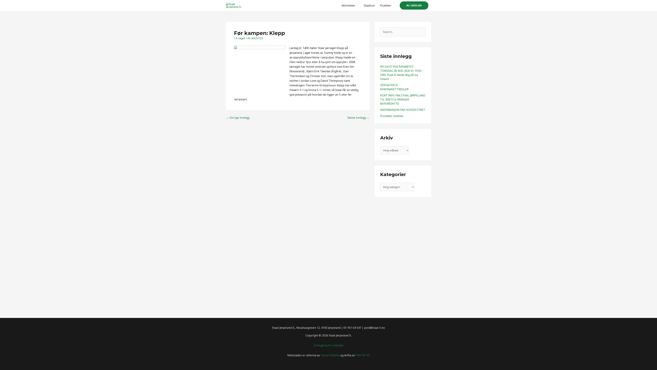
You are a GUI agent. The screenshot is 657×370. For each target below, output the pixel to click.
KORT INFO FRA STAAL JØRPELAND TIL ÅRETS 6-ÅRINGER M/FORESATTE (402, 100)
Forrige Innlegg (237, 117)
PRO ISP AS (363, 355)
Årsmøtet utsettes (391, 116)
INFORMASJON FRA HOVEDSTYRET (402, 110)
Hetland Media (330, 355)
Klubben (385, 5)
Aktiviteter (348, 5)
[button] (414, 5)
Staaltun (369, 5)
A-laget (240, 38)
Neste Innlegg (358, 117)
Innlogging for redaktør (328, 345)
